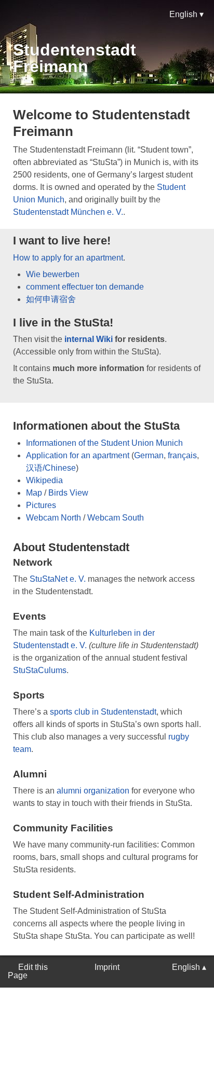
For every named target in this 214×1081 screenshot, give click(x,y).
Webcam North (53, 517)
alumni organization (93, 790)
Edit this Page (28, 971)
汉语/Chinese (51, 467)
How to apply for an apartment (68, 257)
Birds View (68, 492)
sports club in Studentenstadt (103, 711)
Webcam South (115, 517)
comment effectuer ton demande (85, 286)
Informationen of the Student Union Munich (104, 443)
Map (34, 492)
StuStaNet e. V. (58, 578)
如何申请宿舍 (51, 299)
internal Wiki (88, 339)
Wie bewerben (52, 274)
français (182, 455)
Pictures (41, 505)
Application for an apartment (77, 455)
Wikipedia (44, 480)
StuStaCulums (39, 670)
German (149, 455)
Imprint (107, 967)
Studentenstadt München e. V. (68, 212)
